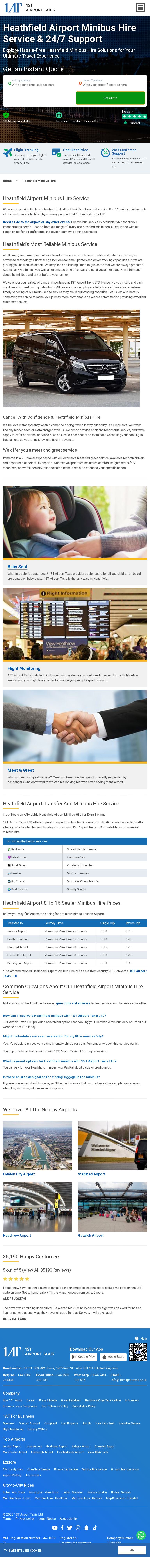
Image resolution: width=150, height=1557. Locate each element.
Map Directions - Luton (16, 1498)
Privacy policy (25, 1518)
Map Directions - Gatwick (87, 1498)
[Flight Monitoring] (75, 624)
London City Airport (19, 1174)
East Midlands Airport (70, 1452)
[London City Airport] (37, 1145)
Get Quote (110, 98)
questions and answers (73, 1003)
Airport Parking (12, 1475)
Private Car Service (66, 1469)
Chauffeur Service (38, 1469)
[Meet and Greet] (75, 726)
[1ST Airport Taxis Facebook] (64, 1527)
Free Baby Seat (105, 1423)
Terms (7, 1518)
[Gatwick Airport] (112, 1207)
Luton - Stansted (73, 1492)
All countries (33, 1475)
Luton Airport (34, 1446)
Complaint (50, 1423)
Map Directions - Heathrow (51, 1498)
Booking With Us (37, 1429)
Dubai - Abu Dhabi (14, 1492)
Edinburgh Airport (42, 1452)
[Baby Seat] (75, 522)
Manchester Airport (15, 1452)
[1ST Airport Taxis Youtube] (56, 1527)
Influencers (132, 1400)
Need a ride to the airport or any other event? (37, 222)
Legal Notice (47, 1518)
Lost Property (69, 1423)
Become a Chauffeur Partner (103, 1400)
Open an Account (29, 1423)
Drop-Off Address (93, 80)
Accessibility (69, 1518)
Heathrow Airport (17, 1235)
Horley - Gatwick (121, 1492)
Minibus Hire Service (94, 1469)
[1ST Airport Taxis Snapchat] (88, 1527)
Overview (8, 1423)
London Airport (12, 1446)
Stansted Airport (91, 1174)
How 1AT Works (12, 1400)
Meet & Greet (21, 770)
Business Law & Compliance (20, 1406)
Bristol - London (97, 1492)
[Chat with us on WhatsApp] (141, 1536)
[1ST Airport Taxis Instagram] (79, 1527)
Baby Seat (17, 566)
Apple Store (115, 1357)
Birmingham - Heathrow (44, 1492)
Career (31, 1400)
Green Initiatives (71, 1400)
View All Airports (98, 1452)
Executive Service (129, 1423)
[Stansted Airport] (112, 1145)
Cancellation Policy (84, 1406)
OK (132, 1550)
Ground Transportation (125, 1469)
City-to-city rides (13, 1469)
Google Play (86, 1357)
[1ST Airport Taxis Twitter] (71, 1527)
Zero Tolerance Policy (55, 1406)
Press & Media (48, 1400)
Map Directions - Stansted (122, 1498)
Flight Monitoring (24, 668)
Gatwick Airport (91, 1235)
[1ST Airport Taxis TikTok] (95, 1527)
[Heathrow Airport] (37, 1207)
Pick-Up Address (21, 80)
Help (143, 1338)
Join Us (86, 1423)
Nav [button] (141, 7)
